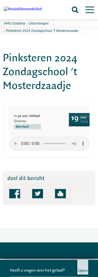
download (27, 126)
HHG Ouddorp (14, 23)
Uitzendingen (39, 23)
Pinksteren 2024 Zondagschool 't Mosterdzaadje (42, 31)
